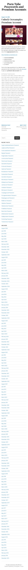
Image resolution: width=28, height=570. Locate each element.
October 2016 (4, 531)
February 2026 (5, 244)
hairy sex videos (5, 89)
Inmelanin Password (6, 187)
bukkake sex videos (10, 84)
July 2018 (3, 476)
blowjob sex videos (9, 82)
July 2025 (3, 260)
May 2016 (3, 545)
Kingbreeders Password (7, 156)
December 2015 (5, 558)
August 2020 (4, 415)
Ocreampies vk (5, 105)
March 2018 (4, 487)
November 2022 (5, 344)
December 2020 (5, 405)
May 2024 (3, 297)
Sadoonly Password (6, 169)
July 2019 (3, 450)
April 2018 (3, 484)
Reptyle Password (5, 153)
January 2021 (4, 402)
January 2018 (4, 492)
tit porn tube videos (10, 115)
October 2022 (4, 347)
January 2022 (4, 371)
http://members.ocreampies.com (9, 55)
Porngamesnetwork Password (8, 195)
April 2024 (3, 299)
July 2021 (3, 386)
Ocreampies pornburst (18, 99)
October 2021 (4, 378)
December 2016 (5, 526)
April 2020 (3, 426)
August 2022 (4, 352)
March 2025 (4, 270)
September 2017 (5, 502)
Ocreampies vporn (13, 105)
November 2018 (5, 466)
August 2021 (4, 384)
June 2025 (3, 262)
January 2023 (4, 339)
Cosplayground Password (7, 192)
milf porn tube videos (16, 95)
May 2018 (3, 481)
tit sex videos (18, 115)
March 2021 (4, 397)
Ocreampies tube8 (14, 104)
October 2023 (4, 315)
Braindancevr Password (7, 171)
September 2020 (5, 413)
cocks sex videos (9, 85)
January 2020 (4, 434)
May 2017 (3, 513)
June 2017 (3, 510)
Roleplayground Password (7, 198)
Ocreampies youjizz (10, 109)
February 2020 (5, 431)
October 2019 (4, 442)
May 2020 (3, 423)
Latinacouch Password (6, 185)
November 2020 (5, 407)
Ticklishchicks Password (7, 222)
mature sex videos (5, 95)
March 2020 (4, 429)
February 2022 (5, 368)
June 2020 (3, 421)
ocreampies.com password (7, 112)
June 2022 (3, 357)
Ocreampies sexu (5, 104)
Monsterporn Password (7, 179)
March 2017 (4, 518)
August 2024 (4, 289)
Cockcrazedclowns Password (8, 150)
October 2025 (4, 252)
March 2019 (4, 455)
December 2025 (5, 247)
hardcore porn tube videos (16, 89)
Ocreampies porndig (6, 100)
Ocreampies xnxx (11, 107)
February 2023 (5, 336)
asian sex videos (14, 77)
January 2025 (4, 276)
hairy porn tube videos (19, 87)
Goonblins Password (6, 177)
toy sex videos (13, 117)
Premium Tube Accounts (9, 74)
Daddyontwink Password (7, 216)
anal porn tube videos (8, 75)
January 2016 (4, 555)
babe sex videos (9, 80)
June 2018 (3, 479)
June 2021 (3, 389)
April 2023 (3, 331)
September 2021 (5, 381)
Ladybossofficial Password (7, 148)
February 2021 (5, 400)
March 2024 (4, 302)
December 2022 (5, 341)
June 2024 (3, 294)
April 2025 (3, 268)
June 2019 (3, 452)
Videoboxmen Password (7, 206)
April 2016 (3, 547)
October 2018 (4, 468)
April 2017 (3, 516)
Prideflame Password (6, 208)
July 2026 (3, 231)
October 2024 (4, 283)
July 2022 (3, 355)
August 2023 (4, 320)
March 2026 (4, 241)
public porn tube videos (12, 114)
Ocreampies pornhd (17, 100)
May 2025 (3, 265)
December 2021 (5, 373)
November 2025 (5, 249)
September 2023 (5, 318)
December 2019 (5, 437)
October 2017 (4, 500)
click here (24, 69)
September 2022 (5, 349)
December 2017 (5, 495)
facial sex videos (9, 87)
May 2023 (3, 328)
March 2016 (4, 550)
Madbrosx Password (6, 200)
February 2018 (5, 489)
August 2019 (4, 447)
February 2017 (5, 521)
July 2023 (3, 323)
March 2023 (4, 334)
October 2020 (4, 410)
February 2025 (5, 273)
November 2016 (5, 529)
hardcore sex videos (6, 90)
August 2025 (4, 257)
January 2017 (4, 524)
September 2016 (5, 534)
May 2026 (3, 236)
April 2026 (3, 239)
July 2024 (3, 291)
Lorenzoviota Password (7, 158)
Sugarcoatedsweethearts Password (10, 145)
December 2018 (5, 463)
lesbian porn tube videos (18, 90)
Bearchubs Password (6, 211)
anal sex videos (17, 75)
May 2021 (3, 392)
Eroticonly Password (6, 166)
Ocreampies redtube (18, 102)
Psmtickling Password (6, 219)
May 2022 (3, 360)
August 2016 (4, 537)
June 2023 (3, 326)
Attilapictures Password (7, 182)
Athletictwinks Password (7, 214)
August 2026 (4, 228)
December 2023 (5, 310)
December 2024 (5, 278)
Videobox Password (6, 203)
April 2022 (3, 363)
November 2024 (5, 281)
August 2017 (4, 505)
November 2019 (5, 439)
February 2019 (5, 458)
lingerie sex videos (5, 94)
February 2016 (5, 553)
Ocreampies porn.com (6, 99)
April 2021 (3, 394)
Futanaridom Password (7, 174)
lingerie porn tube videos (17, 92)
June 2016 (3, 542)
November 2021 (5, 376)
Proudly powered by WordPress (13, 564)
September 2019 (5, 444)
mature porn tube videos (17, 94)
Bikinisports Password (6, 190)
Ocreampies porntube (6, 102)
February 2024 (5, 305)
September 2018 (5, 471)
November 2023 (5, 313)
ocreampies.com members (12, 110)
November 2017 (5, 497)
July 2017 (3, 508)
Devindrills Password (6, 163)
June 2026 (3, 233)
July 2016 (3, 539)
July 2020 (3, 418)
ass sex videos (11, 79)
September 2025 (5, 254)
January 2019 (4, 460)
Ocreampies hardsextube (13, 97)
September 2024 (5, 286)
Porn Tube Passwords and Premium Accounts (14, 6)
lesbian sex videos (5, 92)
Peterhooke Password (6, 161)
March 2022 (4, 365)
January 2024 (4, 307)
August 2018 (4, 473)
